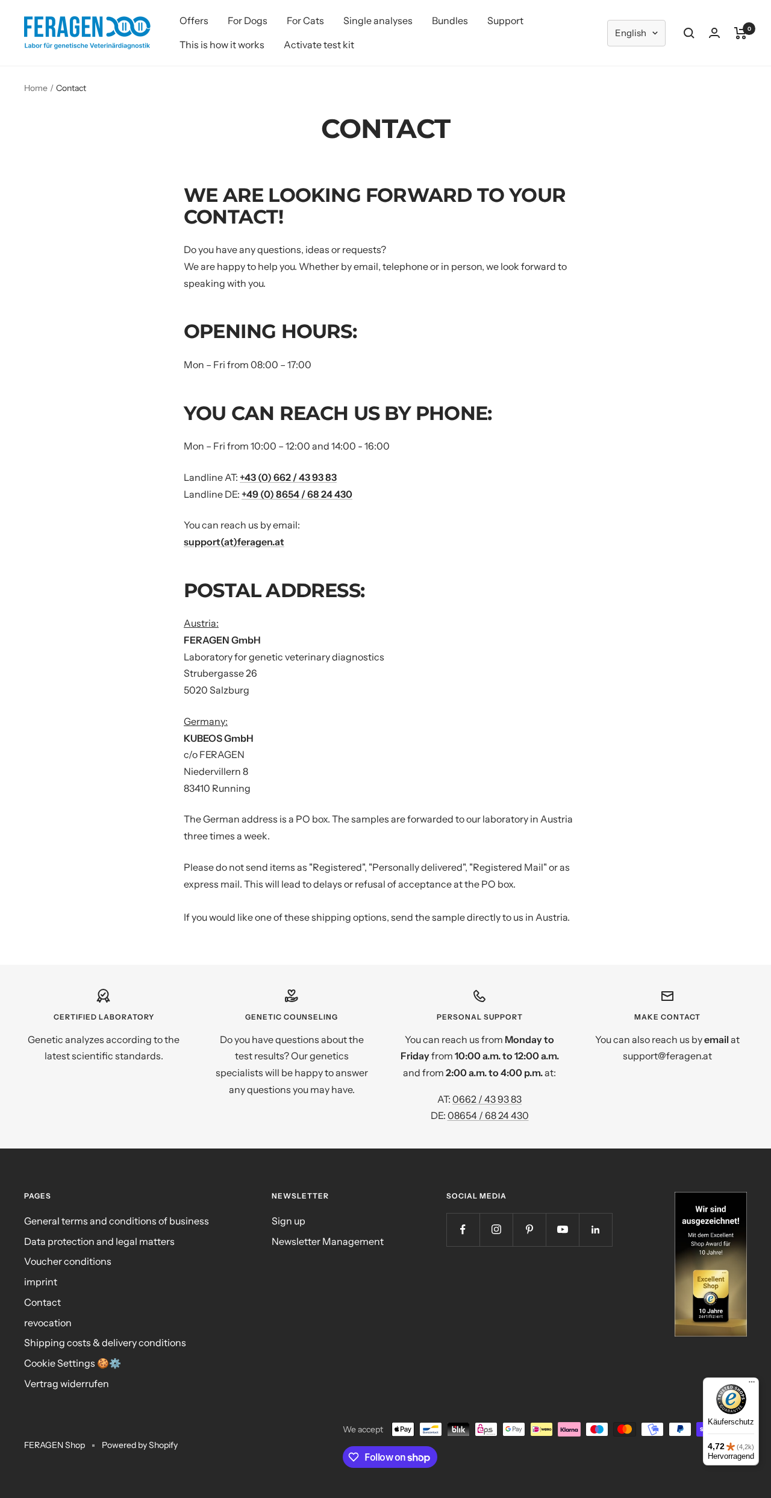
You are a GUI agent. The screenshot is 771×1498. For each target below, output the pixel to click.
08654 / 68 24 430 (488, 1115)
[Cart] (740, 33)
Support (505, 20)
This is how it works (221, 45)
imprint (40, 1282)
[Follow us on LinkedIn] (595, 1229)
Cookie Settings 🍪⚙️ (72, 1363)
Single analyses (378, 20)
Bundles (450, 20)
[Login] (714, 33)
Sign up (288, 1221)
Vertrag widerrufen (66, 1383)
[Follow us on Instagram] (496, 1229)
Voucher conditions (67, 1261)
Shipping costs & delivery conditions (105, 1343)
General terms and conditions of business (116, 1221)
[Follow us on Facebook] (462, 1229)
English (630, 33)
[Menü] (751, 1384)
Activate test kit (319, 45)
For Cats (305, 20)
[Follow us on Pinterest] (529, 1229)
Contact (42, 1302)
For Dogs (247, 20)
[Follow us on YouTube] (562, 1229)
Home (36, 88)
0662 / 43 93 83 (487, 1099)
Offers (193, 20)
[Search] (689, 33)
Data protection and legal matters (99, 1241)
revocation (48, 1323)
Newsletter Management (328, 1241)
